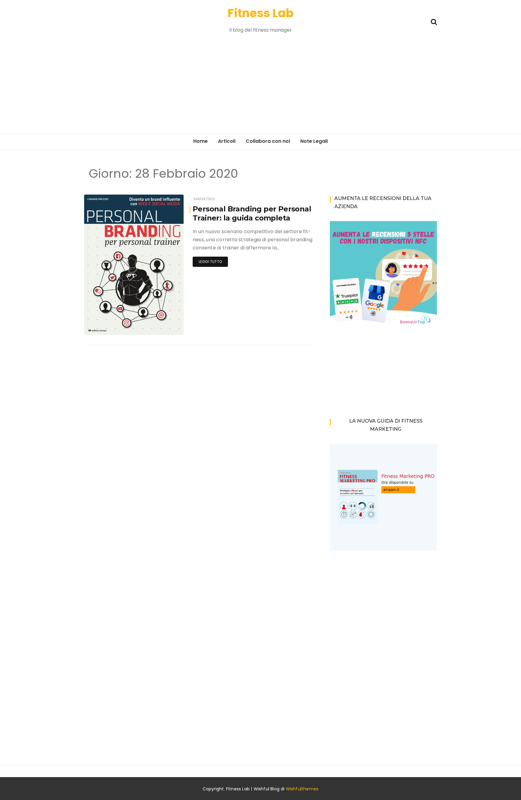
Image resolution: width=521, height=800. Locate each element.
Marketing (204, 199)
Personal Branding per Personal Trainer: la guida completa (252, 213)
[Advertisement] (260, 88)
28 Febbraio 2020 (160, 326)
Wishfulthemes (302, 789)
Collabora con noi (268, 141)
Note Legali (314, 141)
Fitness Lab (261, 13)
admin (108, 326)
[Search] (434, 21)
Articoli (226, 141)
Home (200, 141)
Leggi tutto (210, 261)
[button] (134, 265)
